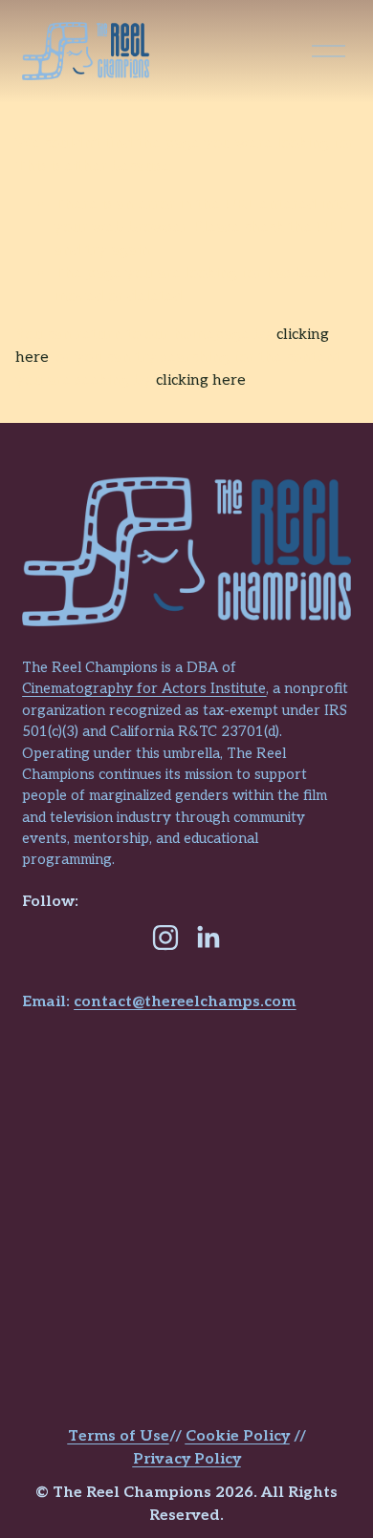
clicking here (201, 380)
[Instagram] (165, 937)
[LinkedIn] (207, 937)
